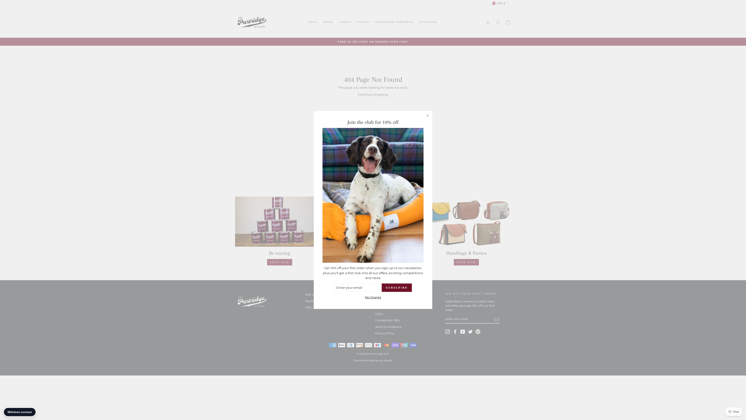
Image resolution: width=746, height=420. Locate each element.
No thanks (373, 297)
